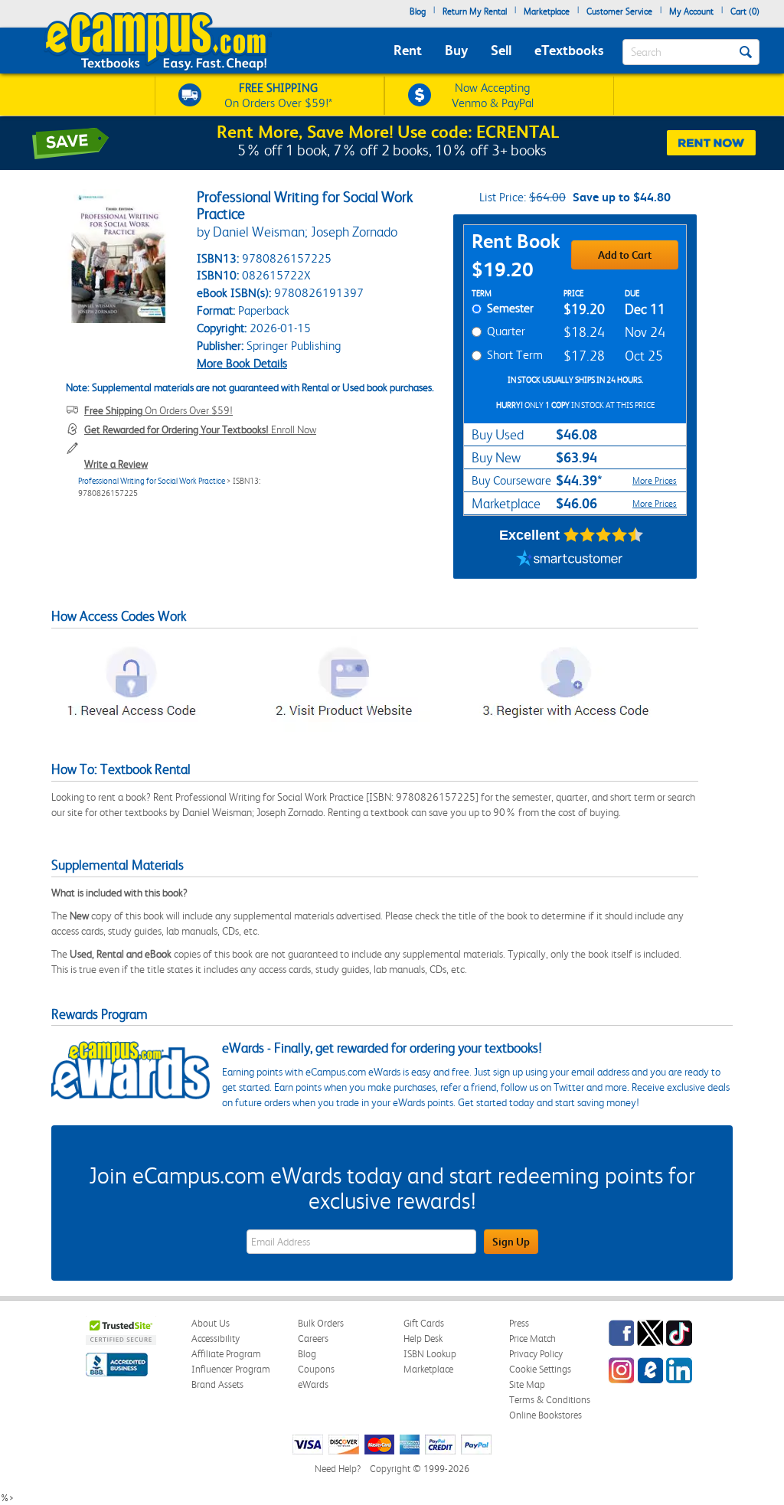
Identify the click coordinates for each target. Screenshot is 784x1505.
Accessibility (215, 1338)
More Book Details (242, 363)
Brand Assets (217, 1384)
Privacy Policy (536, 1354)
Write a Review (116, 464)
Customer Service (619, 11)
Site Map (527, 1384)
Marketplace (547, 11)
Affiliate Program (226, 1354)
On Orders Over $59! (158, 410)
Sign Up (511, 1242)
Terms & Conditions (549, 1399)
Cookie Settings (540, 1369)
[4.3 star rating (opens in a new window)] (604, 535)
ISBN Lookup (429, 1354)
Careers (313, 1338)
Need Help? (338, 1468)
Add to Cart (625, 255)
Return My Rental (475, 11)
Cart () (745, 11)
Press (519, 1323)
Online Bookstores (545, 1415)
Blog (418, 11)
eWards (313, 1384)
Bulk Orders (321, 1323)
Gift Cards (423, 1323)
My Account (691, 11)
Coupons (316, 1369)
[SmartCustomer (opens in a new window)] (569, 559)
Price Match (532, 1338)
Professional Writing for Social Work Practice (151, 481)
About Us (210, 1323)
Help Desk (423, 1338)
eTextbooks (568, 50)
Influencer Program (230, 1369)
